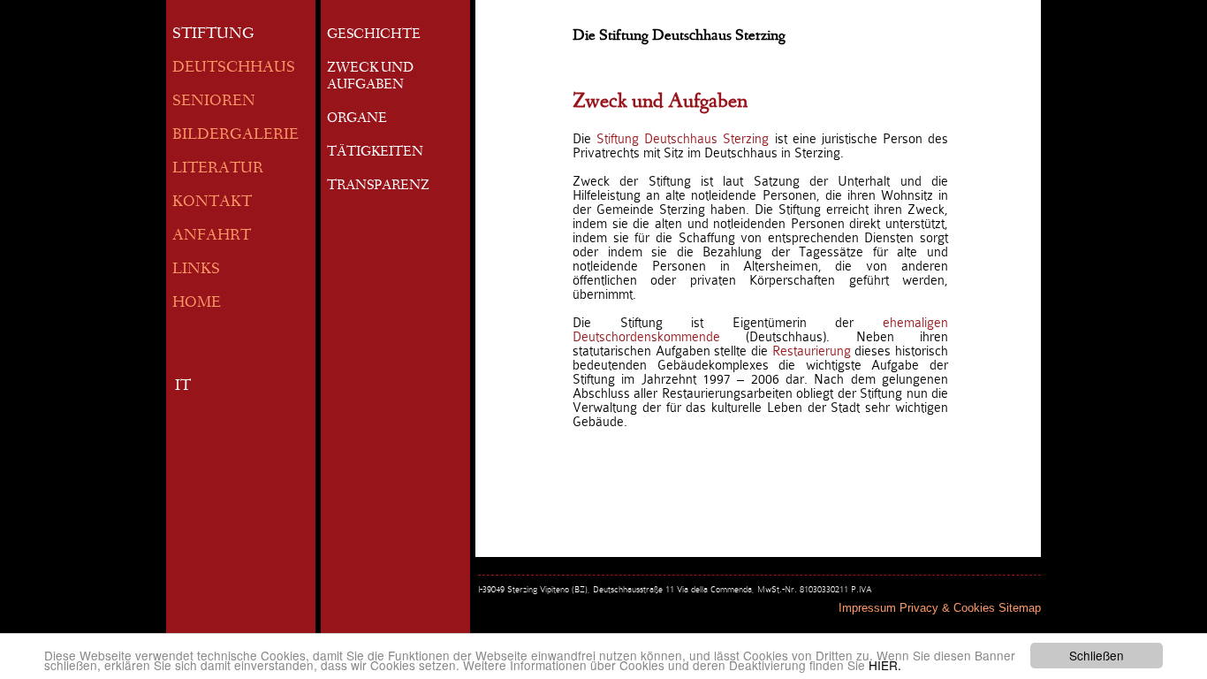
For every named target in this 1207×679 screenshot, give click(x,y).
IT (183, 386)
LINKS (196, 270)
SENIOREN (213, 102)
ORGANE (357, 119)
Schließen (1096, 655)
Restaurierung (813, 351)
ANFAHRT (211, 236)
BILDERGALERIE (235, 135)
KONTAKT (212, 202)
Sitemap (1019, 607)
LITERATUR (217, 169)
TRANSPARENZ (378, 186)
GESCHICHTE (374, 35)
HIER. (885, 665)
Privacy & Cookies (947, 607)
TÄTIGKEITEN (375, 153)
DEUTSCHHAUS (233, 68)
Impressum (867, 607)
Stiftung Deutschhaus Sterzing (682, 139)
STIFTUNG (213, 34)
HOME (196, 303)
